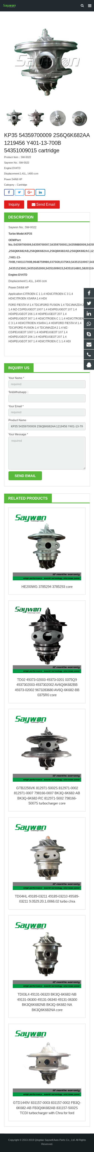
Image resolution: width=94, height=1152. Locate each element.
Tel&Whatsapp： (18, 392)
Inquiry (14, 204)
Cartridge (22, 184)
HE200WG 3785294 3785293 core (47, 587)
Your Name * (16, 378)
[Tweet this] (19, 192)
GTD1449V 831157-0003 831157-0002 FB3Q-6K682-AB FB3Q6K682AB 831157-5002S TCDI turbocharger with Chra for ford (47, 1108)
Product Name (17, 420)
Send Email (45, 204)
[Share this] (9, 192)
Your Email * (16, 406)
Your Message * (18, 434)
